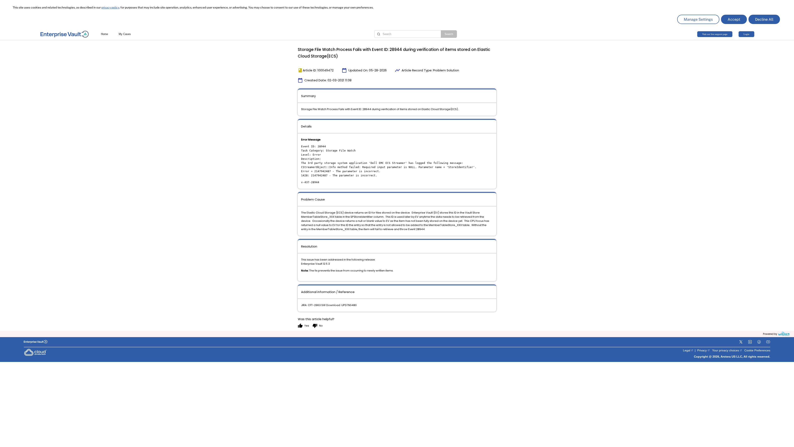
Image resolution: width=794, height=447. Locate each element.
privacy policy (110, 7)
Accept (734, 19)
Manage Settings (698, 19)
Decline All (764, 19)
